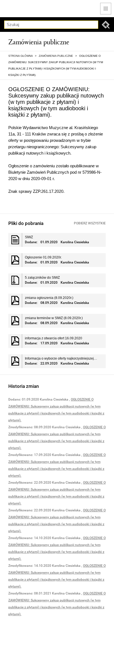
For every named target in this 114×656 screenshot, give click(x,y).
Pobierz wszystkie (90, 223)
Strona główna (20, 55)
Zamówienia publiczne (56, 55)
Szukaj (106, 24)
